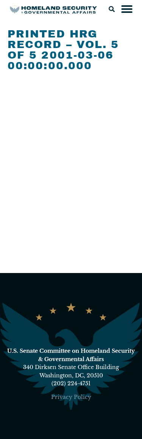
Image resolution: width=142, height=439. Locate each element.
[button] (112, 9)
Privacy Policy (71, 397)
